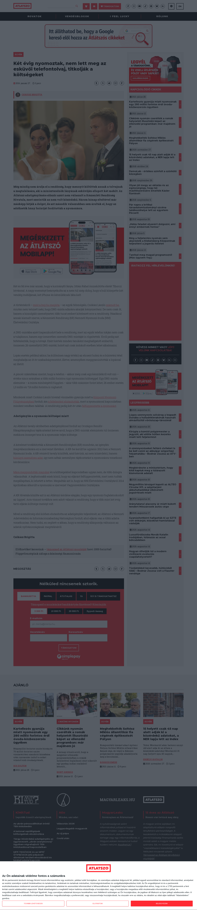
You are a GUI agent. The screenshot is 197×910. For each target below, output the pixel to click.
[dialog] (98, 885)
